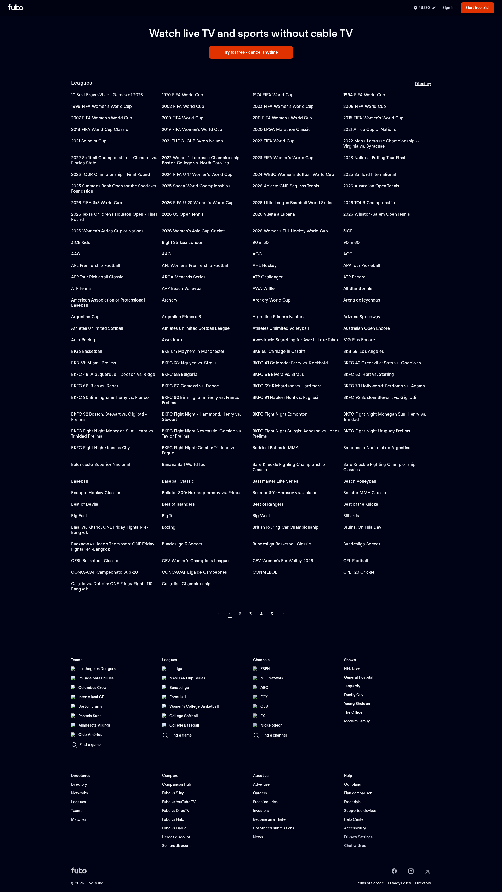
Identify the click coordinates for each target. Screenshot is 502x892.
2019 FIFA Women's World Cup (192, 129)
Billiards (351, 515)
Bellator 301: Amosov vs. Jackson (285, 492)
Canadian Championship (186, 583)
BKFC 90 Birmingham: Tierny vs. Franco (110, 397)
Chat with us (355, 846)
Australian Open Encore (366, 328)
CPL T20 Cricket (358, 572)
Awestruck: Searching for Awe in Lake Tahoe (296, 339)
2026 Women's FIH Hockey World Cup (290, 230)
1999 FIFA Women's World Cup (101, 106)
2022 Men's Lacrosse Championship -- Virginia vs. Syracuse (381, 143)
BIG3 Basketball (86, 351)
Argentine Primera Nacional (280, 316)
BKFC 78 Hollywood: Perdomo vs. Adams (384, 385)
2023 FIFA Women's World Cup (283, 157)
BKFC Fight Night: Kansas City (100, 447)
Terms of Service (370, 883)
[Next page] (283, 614)
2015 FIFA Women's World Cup (373, 117)
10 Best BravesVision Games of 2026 (107, 94)
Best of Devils (84, 504)
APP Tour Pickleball (361, 265)
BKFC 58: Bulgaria (179, 374)
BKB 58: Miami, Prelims (93, 362)
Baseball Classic (178, 481)
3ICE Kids (80, 242)
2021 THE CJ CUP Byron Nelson (192, 140)
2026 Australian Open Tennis (371, 185)
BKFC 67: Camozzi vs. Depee (190, 385)
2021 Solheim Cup (89, 140)
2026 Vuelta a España (274, 214)
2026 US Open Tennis (183, 214)
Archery (170, 300)
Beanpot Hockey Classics (96, 492)
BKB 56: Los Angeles (363, 351)
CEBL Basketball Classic (94, 560)
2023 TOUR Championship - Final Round (110, 174)
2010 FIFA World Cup (182, 117)
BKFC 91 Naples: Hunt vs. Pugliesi (285, 397)
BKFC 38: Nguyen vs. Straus (189, 362)
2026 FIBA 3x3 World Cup (96, 202)
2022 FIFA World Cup (274, 140)
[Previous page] (218, 614)
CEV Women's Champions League (195, 560)
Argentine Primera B (181, 316)
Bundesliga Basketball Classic (282, 544)
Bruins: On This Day (362, 527)
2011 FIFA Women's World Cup (282, 117)
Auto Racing (83, 339)
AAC (75, 254)
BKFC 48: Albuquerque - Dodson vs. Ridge (113, 374)
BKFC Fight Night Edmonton (280, 414)
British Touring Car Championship (285, 527)
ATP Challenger (268, 277)
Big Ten (169, 515)
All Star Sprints (358, 288)
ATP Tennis (81, 288)
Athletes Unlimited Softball (97, 328)
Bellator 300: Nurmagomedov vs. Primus (202, 492)
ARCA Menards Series (184, 277)
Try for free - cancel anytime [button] (251, 52)
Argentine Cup (85, 316)
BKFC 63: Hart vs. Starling (368, 374)
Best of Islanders (178, 504)
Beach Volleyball (359, 481)
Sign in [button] (448, 7)
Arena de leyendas (361, 300)
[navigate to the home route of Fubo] (16, 8)
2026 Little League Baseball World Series (293, 202)
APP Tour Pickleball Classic (97, 277)
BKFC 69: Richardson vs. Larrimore (287, 385)
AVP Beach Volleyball (183, 288)
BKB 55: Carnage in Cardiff (279, 351)
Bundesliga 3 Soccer (182, 544)
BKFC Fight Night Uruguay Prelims (376, 430)
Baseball (79, 481)
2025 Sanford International (369, 174)
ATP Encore (354, 277)
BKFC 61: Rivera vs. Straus (278, 374)
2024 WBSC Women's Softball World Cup (293, 174)
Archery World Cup (272, 300)
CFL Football (355, 560)
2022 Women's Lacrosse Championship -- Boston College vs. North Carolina (203, 160)
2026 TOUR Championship (369, 202)
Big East (79, 515)
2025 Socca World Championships (196, 185)
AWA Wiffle (264, 288)
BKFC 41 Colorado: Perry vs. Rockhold (290, 362)
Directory (423, 84)
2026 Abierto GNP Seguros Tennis (286, 185)
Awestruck (172, 339)
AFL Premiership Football (95, 265)
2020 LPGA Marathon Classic (282, 129)
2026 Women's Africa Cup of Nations (107, 230)
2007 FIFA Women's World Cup (101, 117)
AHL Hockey (265, 265)
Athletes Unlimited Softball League (196, 328)
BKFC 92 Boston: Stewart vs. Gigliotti (379, 397)
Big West (261, 515)
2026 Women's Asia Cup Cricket (193, 230)
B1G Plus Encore (359, 339)
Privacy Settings (358, 837)
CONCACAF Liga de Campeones (194, 572)
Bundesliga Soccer (361, 544)
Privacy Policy (399, 883)
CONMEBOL (265, 572)
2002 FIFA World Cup (183, 106)
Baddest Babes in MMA (276, 447)
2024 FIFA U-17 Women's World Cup (197, 174)
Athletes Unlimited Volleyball (281, 328)
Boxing (168, 527)
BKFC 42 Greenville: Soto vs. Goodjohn (382, 362)
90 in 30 (261, 242)
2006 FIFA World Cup (364, 106)
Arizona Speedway (362, 316)
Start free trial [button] (477, 7)
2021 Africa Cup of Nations (369, 129)
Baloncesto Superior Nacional (100, 464)
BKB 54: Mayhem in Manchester (193, 351)
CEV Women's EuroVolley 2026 (283, 560)
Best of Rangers (268, 504)
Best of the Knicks (360, 504)
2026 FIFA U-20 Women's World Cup (198, 202)
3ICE (348, 230)
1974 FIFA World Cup (273, 94)
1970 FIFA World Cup (182, 94)
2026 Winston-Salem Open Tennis (376, 214)
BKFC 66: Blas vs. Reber (94, 385)
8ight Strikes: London (182, 242)
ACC (257, 254)
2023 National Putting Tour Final (374, 157)
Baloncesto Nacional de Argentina (376, 447)
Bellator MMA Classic (364, 492)
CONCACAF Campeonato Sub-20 (104, 572)
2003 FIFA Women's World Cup (283, 106)
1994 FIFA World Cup (364, 94)
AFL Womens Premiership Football (195, 265)
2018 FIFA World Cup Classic (99, 129)
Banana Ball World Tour (184, 464)
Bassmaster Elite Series (275, 481)
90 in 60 (351, 242)
